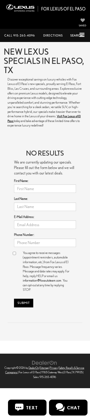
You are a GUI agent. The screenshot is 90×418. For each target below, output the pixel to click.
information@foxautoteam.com (42, 280)
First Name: (21, 181)
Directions (53, 35)
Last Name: (21, 199)
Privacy (54, 367)
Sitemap (44, 367)
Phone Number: (24, 235)
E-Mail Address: (24, 217)
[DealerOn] (44, 362)
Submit (24, 303)
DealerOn (33, 367)
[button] (19, 35)
